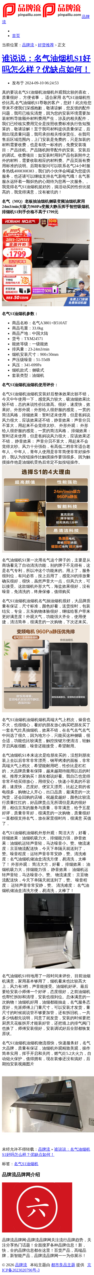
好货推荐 (46, 45)
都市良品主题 (63, 1265)
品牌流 (28, 45)
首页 (16, 36)
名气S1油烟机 (26, 1164)
